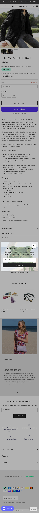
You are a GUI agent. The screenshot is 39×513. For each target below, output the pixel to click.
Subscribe (19, 265)
